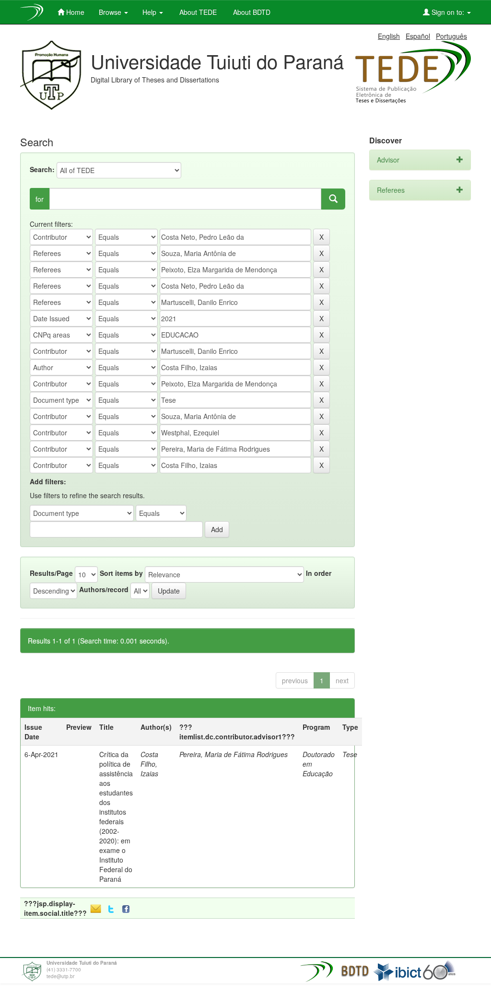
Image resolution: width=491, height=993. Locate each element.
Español (418, 36)
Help (150, 12)
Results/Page (51, 573)
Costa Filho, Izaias (149, 763)
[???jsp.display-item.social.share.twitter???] (111, 909)
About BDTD (250, 12)
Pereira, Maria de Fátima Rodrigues (233, 754)
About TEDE (197, 12)
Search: (42, 169)
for (39, 199)
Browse (111, 12)
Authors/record (104, 589)
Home (74, 12)
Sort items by (121, 573)
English (389, 36)
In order (318, 573)
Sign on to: (448, 12)
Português (451, 36)
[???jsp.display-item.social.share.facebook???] (128, 909)
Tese (349, 754)
